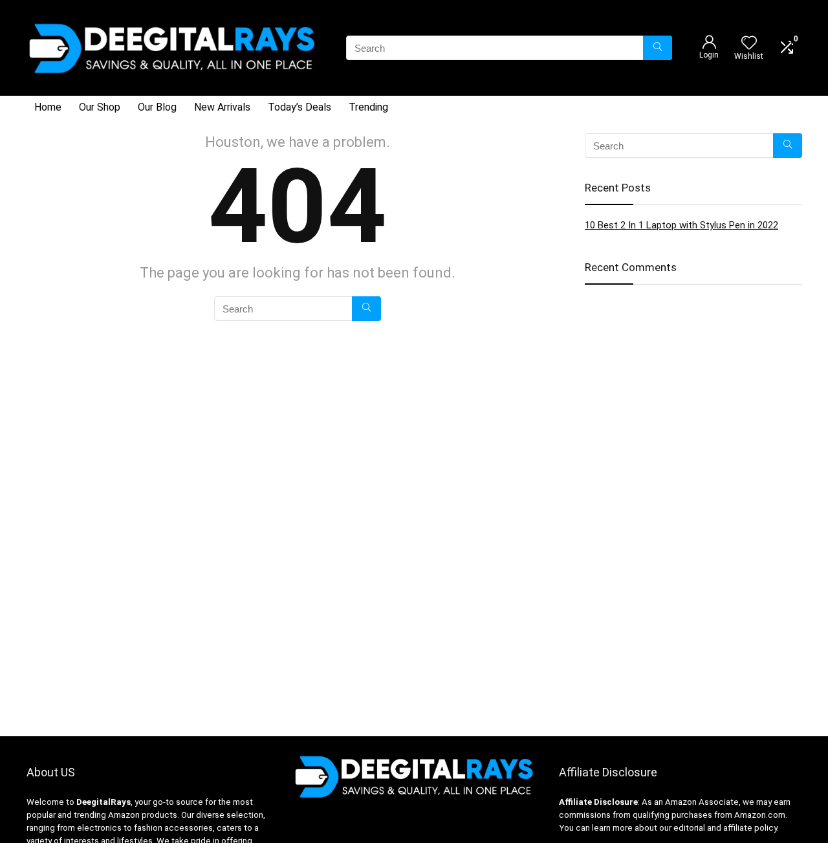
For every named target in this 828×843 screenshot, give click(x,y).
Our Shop (99, 107)
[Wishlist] (749, 44)
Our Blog (157, 107)
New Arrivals (222, 107)
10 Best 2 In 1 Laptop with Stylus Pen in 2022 (681, 225)
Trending (368, 107)
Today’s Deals (299, 107)
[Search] (657, 48)
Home (47, 107)
